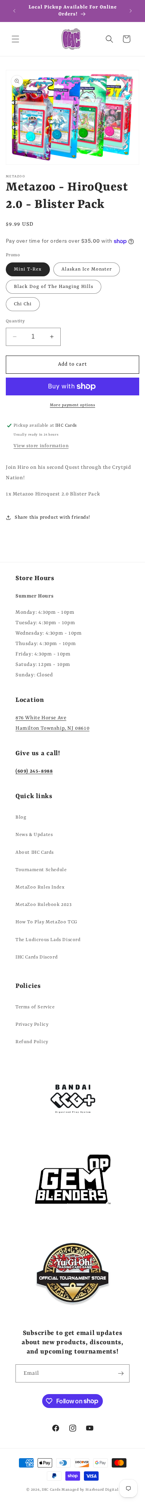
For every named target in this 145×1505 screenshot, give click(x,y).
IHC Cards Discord (36, 957)
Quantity (15, 321)
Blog (20, 817)
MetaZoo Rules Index (40, 887)
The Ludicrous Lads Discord (48, 940)
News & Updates (34, 835)
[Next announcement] (130, 10)
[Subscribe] (120, 1373)
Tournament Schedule (41, 870)
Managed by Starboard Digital (90, 1490)
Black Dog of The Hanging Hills (53, 286)
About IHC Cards (34, 852)
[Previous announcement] (14, 10)
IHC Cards (51, 1490)
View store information (41, 446)
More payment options (72, 405)
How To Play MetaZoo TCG (46, 922)
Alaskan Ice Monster (86, 269)
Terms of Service (35, 1007)
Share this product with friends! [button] (52, 517)
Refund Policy (31, 1042)
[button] (15, 39)
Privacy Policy (31, 1024)
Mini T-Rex (28, 269)
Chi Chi (23, 304)
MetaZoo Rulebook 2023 (43, 904)
